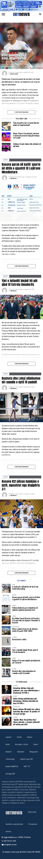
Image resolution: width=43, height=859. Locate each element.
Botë (8, 744)
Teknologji (10, 759)
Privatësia (32, 824)
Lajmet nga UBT (26, 759)
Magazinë (34, 752)
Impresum (32, 812)
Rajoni (29, 737)
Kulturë (9, 752)
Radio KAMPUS (12, 766)
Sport (36, 744)
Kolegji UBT (10, 774)
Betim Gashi (14, 74)
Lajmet (8, 737)
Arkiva (8, 831)
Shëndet (20, 752)
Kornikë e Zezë (21, 744)
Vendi (19, 737)
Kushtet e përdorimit (14, 824)
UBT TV (27, 766)
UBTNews (13, 178)
